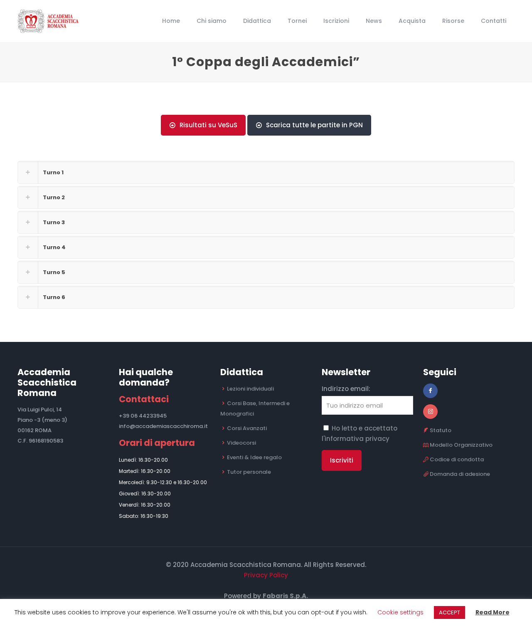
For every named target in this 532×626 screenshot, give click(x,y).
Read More (492, 612)
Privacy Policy (266, 575)
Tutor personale (249, 472)
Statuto (440, 430)
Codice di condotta (457, 459)
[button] (266, 172)
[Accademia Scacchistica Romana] (52, 21)
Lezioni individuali (250, 389)
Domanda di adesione (460, 474)
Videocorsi (241, 443)
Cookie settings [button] (400, 612)
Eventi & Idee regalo (254, 457)
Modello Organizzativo (461, 445)
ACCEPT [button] (449, 612)
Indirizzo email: (346, 388)
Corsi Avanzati (247, 428)
